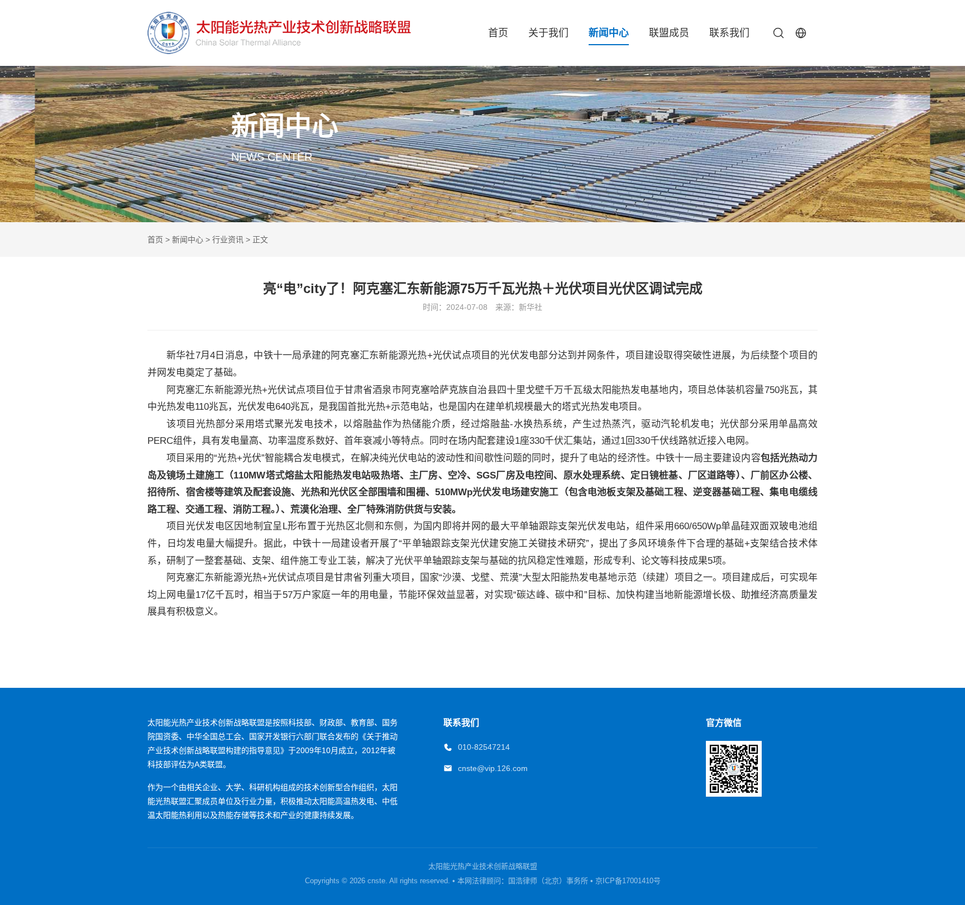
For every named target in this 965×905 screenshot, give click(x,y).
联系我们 (729, 33)
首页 (498, 33)
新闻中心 (609, 33)
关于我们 (548, 33)
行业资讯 (227, 239)
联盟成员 (669, 33)
